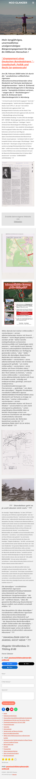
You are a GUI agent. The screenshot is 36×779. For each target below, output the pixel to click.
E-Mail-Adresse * (6, 681)
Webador (18, 221)
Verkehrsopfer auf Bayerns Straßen (13, 731)
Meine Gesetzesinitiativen (10, 751)
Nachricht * (5, 690)
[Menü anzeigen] (33, 2)
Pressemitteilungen (9, 724)
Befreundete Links (8, 744)
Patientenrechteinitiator (10, 715)
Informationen (7, 729)
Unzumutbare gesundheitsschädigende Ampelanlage (18, 718)
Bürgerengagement (9, 755)
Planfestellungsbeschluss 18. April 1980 (14, 722)
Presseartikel (7, 749)
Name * (4, 673)
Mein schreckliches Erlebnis (11, 753)
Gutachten (6, 727)
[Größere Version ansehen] (18, 183)
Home (5, 713)
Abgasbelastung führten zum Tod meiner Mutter (17, 720)
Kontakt (6, 746)
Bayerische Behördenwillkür (11, 733)
